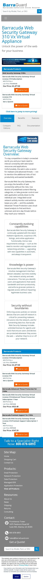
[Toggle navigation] (6, 18)
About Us (8, 499)
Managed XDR (10, 482)
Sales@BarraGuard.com (19, 538)
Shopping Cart (10, 459)
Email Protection (11, 472)
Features (35, 118)
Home (6, 456)
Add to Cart (22, 90)
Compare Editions (7, 126)
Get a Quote (22, 105)
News (6, 502)
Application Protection (13, 485)
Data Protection (10, 479)
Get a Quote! (17, 542)
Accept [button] (17, 576)
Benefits (21, 118)
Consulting (8, 512)
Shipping (7, 505)
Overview (7, 118)
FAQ (19, 125)
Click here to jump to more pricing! (21, 111)
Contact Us (8, 462)
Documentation (33, 125)
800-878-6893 (15, 532)
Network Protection (12, 476)
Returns (7, 508)
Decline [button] (26, 576)
